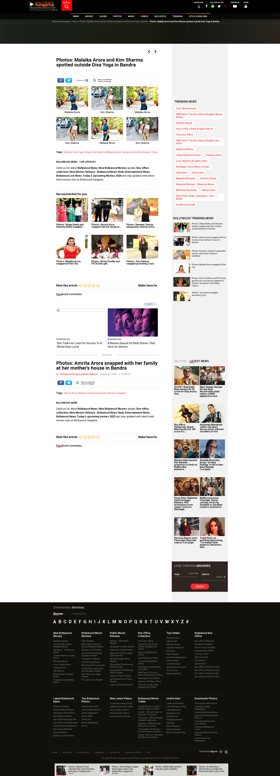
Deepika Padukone (175, 647)
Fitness (88, 152)
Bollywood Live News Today (73, 175)
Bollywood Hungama (61, 21)
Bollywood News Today (70, 416)
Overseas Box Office (204, 650)
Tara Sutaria (171, 670)
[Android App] (220, 752)
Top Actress (200, 663)
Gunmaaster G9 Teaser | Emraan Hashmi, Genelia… (150, 730)
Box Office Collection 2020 (207, 676)
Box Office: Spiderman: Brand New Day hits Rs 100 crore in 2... (184, 428)
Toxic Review (87, 641)
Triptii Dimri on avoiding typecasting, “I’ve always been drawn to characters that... (211, 542)
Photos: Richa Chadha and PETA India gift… (105, 262)
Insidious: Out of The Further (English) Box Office (147, 646)
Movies (58, 613)
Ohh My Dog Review (91, 662)
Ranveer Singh (173, 644)
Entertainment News (137, 171)
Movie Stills (87, 716)
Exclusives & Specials (120, 716)
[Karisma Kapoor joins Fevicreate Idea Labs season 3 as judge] (186, 526)
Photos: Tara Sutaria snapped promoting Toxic (140, 262)
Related (180, 361)
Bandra (68, 152)
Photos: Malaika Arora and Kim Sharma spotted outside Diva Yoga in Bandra (113, 21)
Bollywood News (88, 167)
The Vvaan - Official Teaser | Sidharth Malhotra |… (150, 719)
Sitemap (170, 723)
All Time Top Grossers (205, 647)
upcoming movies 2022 (101, 416)
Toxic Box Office (184, 134)
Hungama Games (174, 719)
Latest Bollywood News (188, 155)
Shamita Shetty (208, 178)
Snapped (120, 393)
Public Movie (117, 634)
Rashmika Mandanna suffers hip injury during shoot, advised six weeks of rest (211, 428)
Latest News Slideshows (64, 726)
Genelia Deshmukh (185, 204)
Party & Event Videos (119, 713)
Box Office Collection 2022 (207, 670)
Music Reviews (173, 729)
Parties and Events (131, 152)
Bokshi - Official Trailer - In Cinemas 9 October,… (150, 713)
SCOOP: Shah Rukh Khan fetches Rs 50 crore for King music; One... (185, 390)
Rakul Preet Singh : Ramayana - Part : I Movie (196, 197)
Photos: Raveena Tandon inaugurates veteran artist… (141, 225)
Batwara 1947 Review (91, 650)
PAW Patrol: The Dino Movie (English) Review (92, 645)
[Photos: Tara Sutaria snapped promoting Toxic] (142, 247)
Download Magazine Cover (204, 728)
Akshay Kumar (173, 638)
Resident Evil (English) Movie (63, 681)
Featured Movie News (63, 709)
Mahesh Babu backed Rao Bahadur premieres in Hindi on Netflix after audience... (185, 465)
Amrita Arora (71, 393)
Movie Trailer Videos (119, 710)
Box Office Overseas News (65, 722)
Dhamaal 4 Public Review (121, 650)
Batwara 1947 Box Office (149, 681)
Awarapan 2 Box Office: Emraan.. (193, 166)
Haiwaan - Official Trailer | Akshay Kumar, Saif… (150, 724)
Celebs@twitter (173, 710)
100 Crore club (201, 654)
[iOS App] (226, 752)
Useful (173, 698)
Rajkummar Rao (173, 673)
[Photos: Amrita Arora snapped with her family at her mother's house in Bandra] (107, 210)
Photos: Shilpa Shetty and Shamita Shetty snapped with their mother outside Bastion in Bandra (207, 226)
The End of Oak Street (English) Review (92, 654)
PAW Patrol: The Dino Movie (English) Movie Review (199, 116)
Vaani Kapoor (172, 654)
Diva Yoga (78, 152)
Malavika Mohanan (185, 178)
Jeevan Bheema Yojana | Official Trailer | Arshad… (149, 707)
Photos (111, 393)
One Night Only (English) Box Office (149, 668)
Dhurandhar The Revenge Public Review (121, 665)
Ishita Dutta (198, 172)
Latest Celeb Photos (91, 709)
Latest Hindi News (174, 703)
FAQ (149, 752)
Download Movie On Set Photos (206, 733)
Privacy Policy (83, 752)
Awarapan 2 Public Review (122, 646)
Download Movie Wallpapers (202, 739)
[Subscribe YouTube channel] (225, 7)
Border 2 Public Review (120, 676)
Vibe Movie (58, 671)
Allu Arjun (170, 651)
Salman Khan (208, 190)
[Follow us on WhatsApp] (212, 7)
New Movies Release (83, 171)
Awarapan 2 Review (91, 659)
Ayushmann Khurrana (176, 667)
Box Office (144, 634)
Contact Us (115, 752)
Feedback (99, 752)
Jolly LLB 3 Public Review (121, 684)
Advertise (67, 752)
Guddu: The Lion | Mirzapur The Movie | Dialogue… (150, 736)
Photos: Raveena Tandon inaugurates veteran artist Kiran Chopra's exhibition (209, 253)
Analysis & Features (204, 644)
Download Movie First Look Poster (205, 722)
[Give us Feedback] (235, 6)
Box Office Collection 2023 (207, 667)
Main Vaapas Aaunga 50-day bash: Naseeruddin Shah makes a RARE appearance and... (211, 391)
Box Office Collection (204, 641)
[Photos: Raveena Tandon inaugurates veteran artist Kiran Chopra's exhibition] (142, 210)
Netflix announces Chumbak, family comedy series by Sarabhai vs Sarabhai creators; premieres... (211, 502)
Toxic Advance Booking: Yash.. (192, 160)
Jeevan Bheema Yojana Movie (64, 656)
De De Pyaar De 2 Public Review (121, 680)
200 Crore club (201, 657)
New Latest (121, 698)
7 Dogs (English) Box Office (148, 662)
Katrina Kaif (171, 641)
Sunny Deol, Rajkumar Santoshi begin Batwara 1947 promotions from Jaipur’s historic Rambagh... (186, 504)
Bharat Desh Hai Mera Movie (63, 675)
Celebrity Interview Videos (122, 706)
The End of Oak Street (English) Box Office (148, 685)
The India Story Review (92, 680)
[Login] (245, 7)
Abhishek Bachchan (186, 190)
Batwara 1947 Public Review (119, 642)
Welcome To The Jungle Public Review (121, 654)
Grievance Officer (133, 752)
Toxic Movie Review (186, 108)
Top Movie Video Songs (121, 703)
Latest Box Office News (64, 713)
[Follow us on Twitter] (219, 6)
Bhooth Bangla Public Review (120, 660)
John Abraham (173, 664)
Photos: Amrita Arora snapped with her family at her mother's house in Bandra (209, 240)
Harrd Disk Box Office (148, 658)
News (74, 21)
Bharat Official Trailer (176, 732)
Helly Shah (181, 172)
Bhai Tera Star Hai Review (93, 665)
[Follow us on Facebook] (207, 6)
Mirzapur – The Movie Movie (63, 651)
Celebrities (78, 613)
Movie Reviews (60, 732)
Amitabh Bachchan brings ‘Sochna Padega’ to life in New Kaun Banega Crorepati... (211, 465)
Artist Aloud (172, 716)
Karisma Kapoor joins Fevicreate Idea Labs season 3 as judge (186, 540)
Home (54, 752)
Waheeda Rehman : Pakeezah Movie (195, 184)
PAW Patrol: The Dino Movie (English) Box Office (198, 142)
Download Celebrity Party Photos (206, 716)
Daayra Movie (59, 667)
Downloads (206, 698)
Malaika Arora (113, 152)
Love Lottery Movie (62, 664)
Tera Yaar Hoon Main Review (91, 675)
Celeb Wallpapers (90, 713)
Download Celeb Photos (206, 703)
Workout (146, 152)
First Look (86, 719)
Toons (84, 726)
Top (173, 633)
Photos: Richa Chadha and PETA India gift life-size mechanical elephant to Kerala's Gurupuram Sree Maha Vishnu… (209, 282)
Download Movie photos (206, 712)
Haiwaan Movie (60, 661)
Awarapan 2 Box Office (148, 678)
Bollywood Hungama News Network (79, 374)
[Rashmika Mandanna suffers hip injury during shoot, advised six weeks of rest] (212, 413)
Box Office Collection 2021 (207, 673)
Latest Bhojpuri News (176, 706)
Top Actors (200, 660)
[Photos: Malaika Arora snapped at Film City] (72, 247)
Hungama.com (173, 713)
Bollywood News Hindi (110, 171)
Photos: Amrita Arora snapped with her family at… (106, 225)
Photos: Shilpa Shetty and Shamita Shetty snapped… (70, 225)
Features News (214, 155)
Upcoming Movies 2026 (107, 175)
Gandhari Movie (184, 123)
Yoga (154, 152)
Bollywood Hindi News (64, 735)
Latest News (199, 361)
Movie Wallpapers (90, 722)
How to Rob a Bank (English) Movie (194, 128)
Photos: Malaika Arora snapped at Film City (68, 262)
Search (199, 586)
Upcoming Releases (62, 729)
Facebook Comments (69, 294)
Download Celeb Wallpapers (202, 707)
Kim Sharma (99, 152)
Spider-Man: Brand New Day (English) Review (93, 669)
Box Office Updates (62, 716)
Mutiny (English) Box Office (147, 653)
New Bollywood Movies (113, 167)
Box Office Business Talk (64, 719)
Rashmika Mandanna (176, 657)
